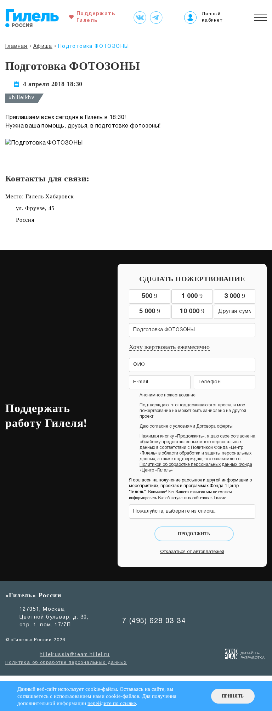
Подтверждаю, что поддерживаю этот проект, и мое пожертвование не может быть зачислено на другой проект (193, 410)
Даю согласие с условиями (186, 426)
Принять (233, 696)
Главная (16, 46)
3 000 (234, 295)
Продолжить (194, 533)
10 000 (192, 311)
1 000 (192, 295)
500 (149, 295)
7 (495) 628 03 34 (154, 621)
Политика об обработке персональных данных (66, 663)
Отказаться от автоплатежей (192, 552)
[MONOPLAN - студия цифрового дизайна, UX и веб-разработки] (245, 655)
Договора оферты (214, 426)
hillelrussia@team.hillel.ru (75, 655)
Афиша (42, 46)
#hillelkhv (21, 98)
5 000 (149, 311)
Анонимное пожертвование (168, 395)
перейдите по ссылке (111, 703)
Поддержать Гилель (94, 17)
